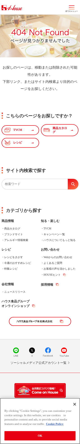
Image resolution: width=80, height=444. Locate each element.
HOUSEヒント (52, 274)
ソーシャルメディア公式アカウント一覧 (38, 362)
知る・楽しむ (50, 221)
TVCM (47, 228)
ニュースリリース (15, 291)
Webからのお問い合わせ (58, 257)
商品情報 (8, 221)
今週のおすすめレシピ (17, 263)
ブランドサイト (13, 234)
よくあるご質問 (53, 263)
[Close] (75, 404)
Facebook (48, 352)
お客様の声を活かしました (60, 268)
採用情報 (47, 284)
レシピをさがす (13, 257)
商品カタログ (12, 228)
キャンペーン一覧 (54, 234)
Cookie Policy (55, 424)
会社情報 (8, 284)
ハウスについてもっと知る (60, 240)
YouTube (64, 352)
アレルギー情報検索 (16, 240)
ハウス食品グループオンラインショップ (16, 304)
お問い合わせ (50, 249)
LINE (16, 352)
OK (40, 435)
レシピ (6, 249)
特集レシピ (11, 268)
